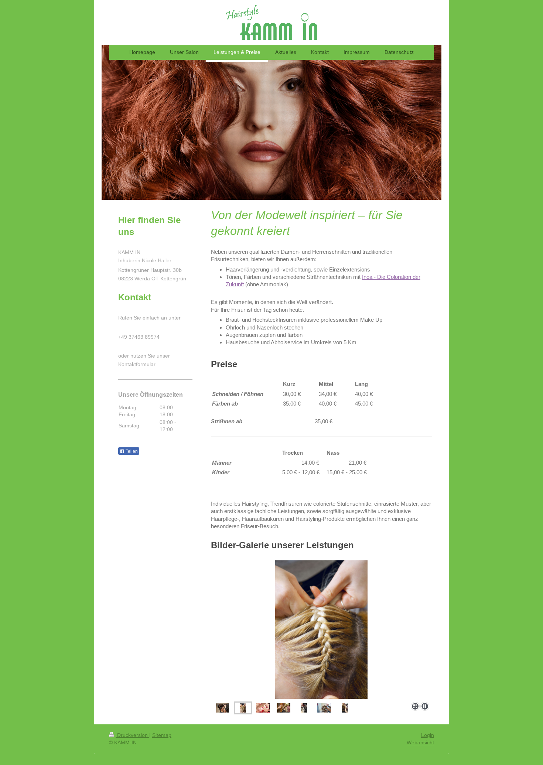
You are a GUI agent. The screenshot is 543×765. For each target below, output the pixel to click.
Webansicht (420, 742)
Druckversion (132, 735)
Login (427, 735)
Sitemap (161, 735)
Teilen (131, 451)
